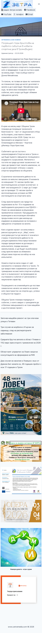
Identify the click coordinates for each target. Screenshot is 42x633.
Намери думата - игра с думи (21, 569)
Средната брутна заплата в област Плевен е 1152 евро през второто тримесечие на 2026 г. (21, 342)
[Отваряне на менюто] (39, 4)
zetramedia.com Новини (11, 40)
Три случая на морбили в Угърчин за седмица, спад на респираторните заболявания (17, 330)
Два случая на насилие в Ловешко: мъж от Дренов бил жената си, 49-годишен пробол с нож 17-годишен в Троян (21, 364)
